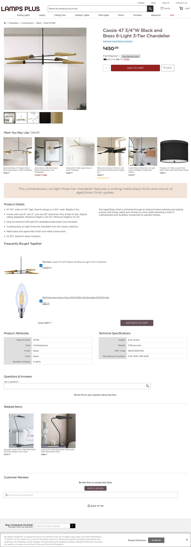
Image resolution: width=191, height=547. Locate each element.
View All (35, 132)
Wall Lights (103, 15)
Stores (141, 3)
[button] (9, 117)
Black (39, 23)
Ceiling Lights (23, 15)
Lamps (42, 15)
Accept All (156, 540)
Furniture (137, 15)
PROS (153, 3)
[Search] (150, 8)
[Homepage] (5, 23)
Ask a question (11, 380)
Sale (172, 15)
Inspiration (156, 15)
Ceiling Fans (60, 15)
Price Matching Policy (130, 56)
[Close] (187, 539)
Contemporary (27, 23)
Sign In (165, 3)
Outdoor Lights (82, 15)
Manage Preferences (137, 540)
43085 (127, 59)
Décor (121, 15)
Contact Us (181, 3)
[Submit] (72, 524)
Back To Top (97, 504)
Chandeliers (13, 23)
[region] (95, 540)
